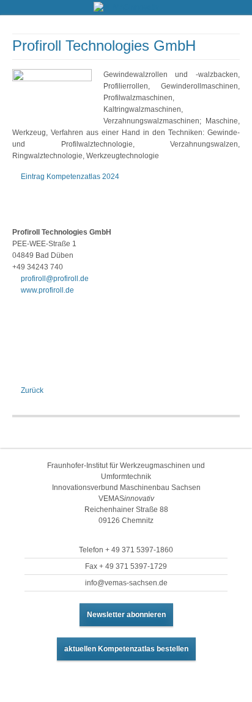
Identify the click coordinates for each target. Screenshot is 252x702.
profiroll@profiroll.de (55, 278)
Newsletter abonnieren (126, 614)
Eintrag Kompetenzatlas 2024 (70, 176)
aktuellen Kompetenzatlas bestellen (126, 649)
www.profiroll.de (47, 290)
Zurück (32, 390)
